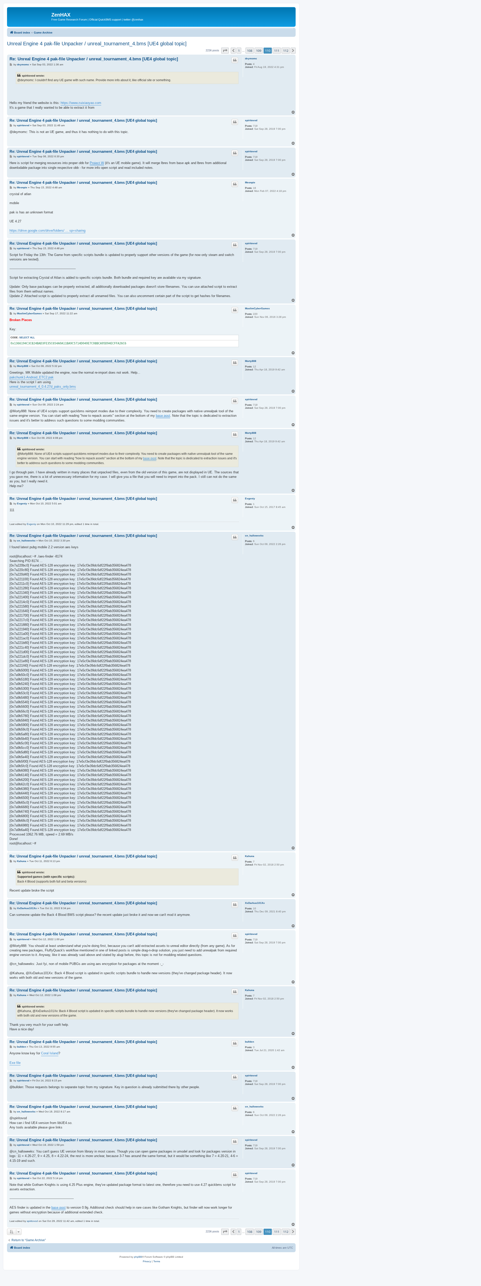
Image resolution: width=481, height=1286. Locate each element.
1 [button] (239, 50)
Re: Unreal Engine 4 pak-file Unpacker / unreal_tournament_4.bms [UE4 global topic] (94, 59)
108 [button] (249, 50)
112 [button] (285, 50)
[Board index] (29, 16)
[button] (225, 51)
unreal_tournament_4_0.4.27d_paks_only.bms (43, 386)
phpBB (138, 1256)
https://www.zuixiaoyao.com (81, 103)
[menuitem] (147, 1261)
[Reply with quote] (234, 60)
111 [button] (276, 50)
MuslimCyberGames (257, 308)
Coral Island (49, 1053)
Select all (27, 337)
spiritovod (251, 120)
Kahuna (249, 856)
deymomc (251, 58)
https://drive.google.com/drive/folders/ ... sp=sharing (47, 230)
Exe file (15, 1063)
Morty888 (250, 361)
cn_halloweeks (254, 535)
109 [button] (258, 50)
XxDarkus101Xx (255, 903)
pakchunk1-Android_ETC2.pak (32, 377)
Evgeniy (250, 498)
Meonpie (250, 182)
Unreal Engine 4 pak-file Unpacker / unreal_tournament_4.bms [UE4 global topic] (97, 43)
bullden (249, 1041)
